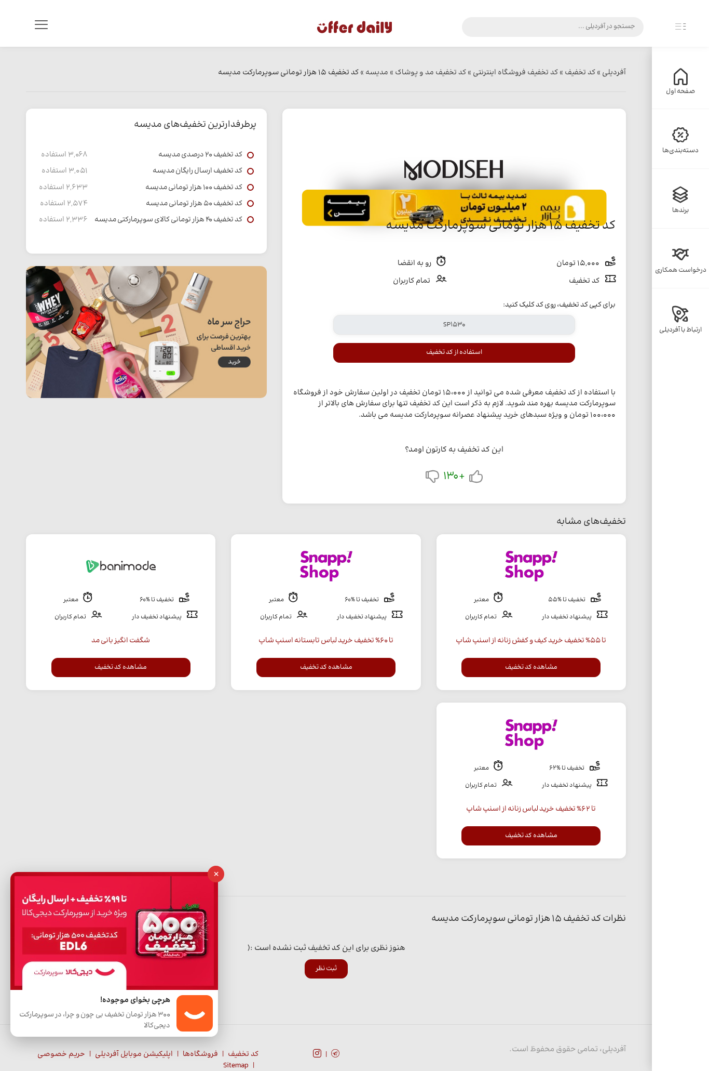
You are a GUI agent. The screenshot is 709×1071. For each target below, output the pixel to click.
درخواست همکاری (680, 270)
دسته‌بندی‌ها (680, 151)
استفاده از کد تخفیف (454, 352)
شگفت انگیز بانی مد (120, 640)
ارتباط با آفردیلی (680, 330)
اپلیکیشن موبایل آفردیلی (134, 1054)
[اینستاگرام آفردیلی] (317, 1055)
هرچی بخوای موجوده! (135, 1000)
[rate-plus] (476, 479)
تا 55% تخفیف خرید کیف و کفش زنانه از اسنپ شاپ (531, 640)
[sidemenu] (680, 27)
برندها (680, 210)
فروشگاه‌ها (200, 1054)
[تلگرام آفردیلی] (335, 1055)
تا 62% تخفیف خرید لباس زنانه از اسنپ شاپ (531, 809)
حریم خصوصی (61, 1054)
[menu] (41, 27)
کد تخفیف (243, 1054)
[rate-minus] (432, 479)
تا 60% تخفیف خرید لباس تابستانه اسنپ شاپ (325, 640)
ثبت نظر (326, 968)
